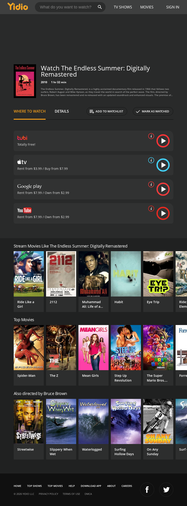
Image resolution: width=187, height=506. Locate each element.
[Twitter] (166, 490)
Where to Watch (30, 111)
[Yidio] (17, 7)
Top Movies (55, 486)
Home (17, 486)
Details (62, 111)
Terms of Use (71, 494)
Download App (91, 486)
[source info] (150, 136)
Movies (146, 7)
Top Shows (34, 486)
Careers (127, 486)
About (111, 486)
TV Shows (123, 7)
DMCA (88, 494)
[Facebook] (147, 490)
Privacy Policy (48, 494)
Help (72, 486)
